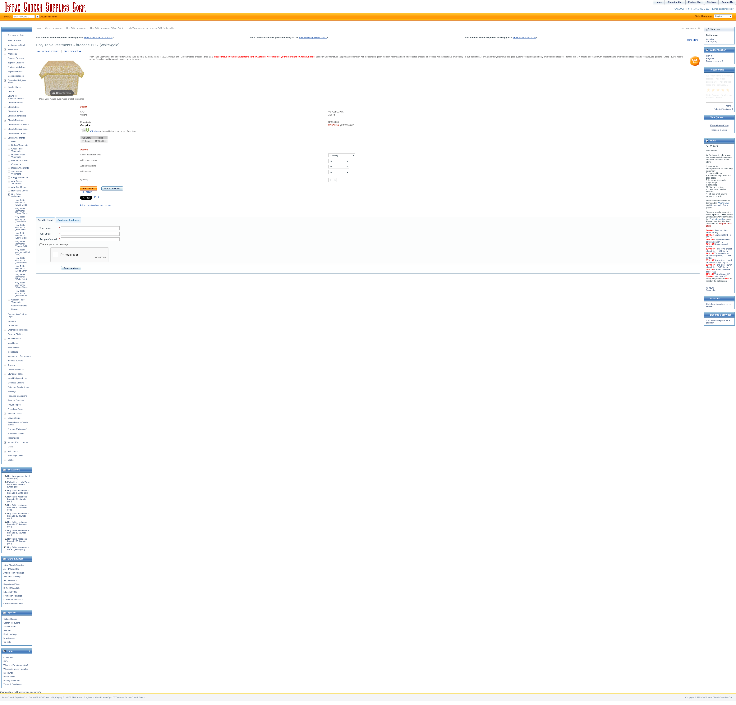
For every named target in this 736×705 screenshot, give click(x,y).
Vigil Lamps (13, 451)
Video (10, 447)
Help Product (86, 192)
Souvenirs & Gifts (16, 433)
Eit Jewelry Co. (10, 592)
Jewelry (11, 365)
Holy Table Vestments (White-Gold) (106, 28)
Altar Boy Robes (18, 187)
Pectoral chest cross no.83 (717, 231)
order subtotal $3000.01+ (524, 37)
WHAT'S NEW (14, 40)
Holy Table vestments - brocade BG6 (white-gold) (18, 541)
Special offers (9, 626)
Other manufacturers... (14, 603)
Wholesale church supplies (15, 669)
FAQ (5, 661)
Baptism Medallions (16, 67)
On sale (7, 642)
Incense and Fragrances (19, 356)
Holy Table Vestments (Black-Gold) (21, 202)
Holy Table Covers (20, 191)
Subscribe (710, 290)
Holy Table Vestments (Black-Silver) (21, 210)
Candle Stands (14, 87)
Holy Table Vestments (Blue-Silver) (20, 227)
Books (11, 460)
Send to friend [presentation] (45, 220)
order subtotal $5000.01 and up (98, 37)
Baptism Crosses (16, 58)
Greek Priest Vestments (17, 150)
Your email (45, 233)
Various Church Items (18, 442)
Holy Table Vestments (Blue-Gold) (20, 219)
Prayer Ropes (14, 405)
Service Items (14, 418)
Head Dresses (14, 338)
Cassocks (16, 164)
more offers (692, 40)
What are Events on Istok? (15, 665)
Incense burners (15, 360)
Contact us (8, 657)
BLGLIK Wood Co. (12, 588)
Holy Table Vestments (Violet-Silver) (21, 268)
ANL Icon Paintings (12, 576)
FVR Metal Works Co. (13, 599)
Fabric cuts (13, 49)
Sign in (709, 56)
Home (38, 28)
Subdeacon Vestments (16, 172)
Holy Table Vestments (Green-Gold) (21, 243)
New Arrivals (9, 638)
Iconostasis (13, 352)
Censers (12, 91)
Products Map (9, 634)
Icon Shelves (14, 347)
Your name (45, 228)
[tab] (45, 220)
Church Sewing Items (18, 129)
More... (729, 106)
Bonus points (9, 676)
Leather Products (16, 369)
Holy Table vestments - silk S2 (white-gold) (18, 548)
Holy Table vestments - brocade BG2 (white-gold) (18, 507)
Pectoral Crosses (16, 400)
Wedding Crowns (16, 455)
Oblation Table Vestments (18, 301)
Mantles (15, 309)
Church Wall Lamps (17, 133)
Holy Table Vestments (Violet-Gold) (21, 260)
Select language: (704, 16)
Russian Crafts (15, 413)
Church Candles (15, 111)
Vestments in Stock (16, 45)
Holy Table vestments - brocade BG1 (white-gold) (18, 499)
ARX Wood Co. (10, 580)
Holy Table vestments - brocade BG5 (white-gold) (18, 532)
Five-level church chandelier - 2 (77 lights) (719, 266)
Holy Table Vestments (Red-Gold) (23, 252)
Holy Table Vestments (76, 28)
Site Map (711, 2)
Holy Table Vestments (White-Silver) (21, 285)
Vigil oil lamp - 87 (722, 274)
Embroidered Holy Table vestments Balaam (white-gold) (18, 484)
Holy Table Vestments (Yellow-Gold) (21, 293)
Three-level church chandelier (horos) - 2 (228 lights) (719, 255)
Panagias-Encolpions (17, 396)
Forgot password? (714, 61)
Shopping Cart (675, 2)
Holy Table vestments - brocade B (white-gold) (18, 491)
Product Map (694, 2)
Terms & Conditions (12, 684)
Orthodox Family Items (18, 387)
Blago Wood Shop (11, 584)
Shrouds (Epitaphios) (17, 429)
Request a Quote (719, 130)
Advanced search (48, 17)
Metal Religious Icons (17, 378)
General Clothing (15, 334)
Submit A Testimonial (723, 109)
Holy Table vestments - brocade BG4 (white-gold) (18, 524)
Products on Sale (16, 35)
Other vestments (19, 305)
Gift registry (711, 41)
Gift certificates (10, 619)
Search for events (11, 623)
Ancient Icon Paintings (13, 573)
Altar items (12, 54)
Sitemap (7, 630)
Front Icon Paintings (12, 596)
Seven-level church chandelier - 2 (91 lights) (719, 261)
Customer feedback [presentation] (68, 220)
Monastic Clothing (16, 383)
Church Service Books (18, 124)
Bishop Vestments (19, 145)
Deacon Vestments (20, 168)
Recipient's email (48, 239)
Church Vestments (53, 28)
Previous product (47, 51)
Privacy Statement (12, 680)
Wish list (710, 39)
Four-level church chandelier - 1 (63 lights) (719, 250)
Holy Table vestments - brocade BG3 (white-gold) (18, 515)
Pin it (96, 197)
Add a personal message (55, 244)
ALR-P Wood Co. (11, 569)
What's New (723, 203)
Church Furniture (16, 120)
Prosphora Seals (15, 409)
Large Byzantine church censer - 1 (717, 240)
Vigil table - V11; (722, 276)
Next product (73, 51)
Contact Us (727, 2)
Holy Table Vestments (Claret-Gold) (21, 235)
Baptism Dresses (16, 63)
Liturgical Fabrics (16, 374)
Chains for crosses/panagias (16, 97)
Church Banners (15, 102)
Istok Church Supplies (13, 565)
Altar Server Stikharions (16, 182)
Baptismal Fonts (15, 71)
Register (710, 58)
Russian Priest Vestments (18, 155)
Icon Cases (13, 343)
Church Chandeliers (17, 116)
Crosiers (12, 321)
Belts (13, 141)
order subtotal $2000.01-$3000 (313, 37)
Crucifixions (13, 325)
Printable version (689, 28)
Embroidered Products (18, 330)
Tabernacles (13, 438)
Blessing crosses (16, 76)
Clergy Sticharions (19, 177)
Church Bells (14, 107)
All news (710, 288)
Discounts (8, 673)
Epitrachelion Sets (19, 160)
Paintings (12, 391)
